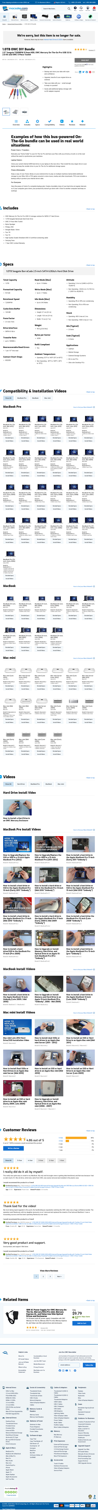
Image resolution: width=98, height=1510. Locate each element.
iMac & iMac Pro (11, 1456)
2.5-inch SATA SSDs (12, 1393)
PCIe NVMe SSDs (11, 1395)
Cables (32, 1405)
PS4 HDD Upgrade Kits (12, 1414)
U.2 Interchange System (61, 1449)
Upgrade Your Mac (83, 1449)
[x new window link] (70, 1370)
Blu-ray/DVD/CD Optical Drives (13, 1440)
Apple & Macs (11, 1448)
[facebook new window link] (60, 1370)
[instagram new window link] (63, 1371)
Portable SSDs (10, 1428)
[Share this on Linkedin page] (80, 72)
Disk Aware (33, 1443)
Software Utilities (35, 1455)
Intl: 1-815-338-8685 (89, 2)
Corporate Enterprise (84, 1424)
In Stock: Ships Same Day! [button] (82, 1317)
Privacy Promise (39, 1367)
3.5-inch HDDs (10, 1402)
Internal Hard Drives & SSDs (53, 39)
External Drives (11, 1418)
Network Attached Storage (14, 1433)
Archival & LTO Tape (12, 1437)
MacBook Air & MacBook (13, 1454)
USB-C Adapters (59, 1406)
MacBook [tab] (35, 398)
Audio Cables (58, 1422)
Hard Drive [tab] (21, 784)
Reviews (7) (92, 50)
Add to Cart (81, 1323)
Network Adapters (35, 1400)
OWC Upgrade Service (84, 1463)
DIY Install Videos (23, 1359)
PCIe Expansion (59, 1441)
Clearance (81, 1414)
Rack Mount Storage (12, 1435)
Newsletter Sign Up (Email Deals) (86, 1408)
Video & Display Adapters (37, 1402)
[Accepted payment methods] (74, 1506)
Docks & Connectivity (37, 1387)
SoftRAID (33, 1457)
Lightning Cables (59, 1413)
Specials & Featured (84, 1412)
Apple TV (8, 1472)
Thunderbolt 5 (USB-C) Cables (61, 1392)
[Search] (69, 9)
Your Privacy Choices (8, 1509)
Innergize (33, 1448)
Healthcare (81, 1437)
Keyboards (81, 1395)
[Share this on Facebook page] (87, 72)
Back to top (91, 209)
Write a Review (13, 1148)
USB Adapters (58, 1411)
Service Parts (58, 1470)
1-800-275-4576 (76, 2)
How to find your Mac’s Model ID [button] (83, 407)
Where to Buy (22, 1367)
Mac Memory (58, 1434)
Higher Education (83, 1426)
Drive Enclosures (11, 1444)
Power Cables (34, 1431)
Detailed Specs (9, 438)
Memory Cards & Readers (36, 1410)
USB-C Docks (34, 1398)
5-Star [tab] (19, 1160)
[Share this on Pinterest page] (90, 72)
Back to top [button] (91, 1131)
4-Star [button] (61, 1141)
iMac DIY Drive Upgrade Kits (14, 1411)
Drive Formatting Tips (84, 1458)
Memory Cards (34, 1414)
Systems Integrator (84, 1435)
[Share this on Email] (93, 72)
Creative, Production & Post (86, 1422)
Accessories (58, 1460)
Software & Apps (36, 1435)
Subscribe (89, 1365)
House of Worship (83, 1433)
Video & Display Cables (61, 1415)
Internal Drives (11, 1387)
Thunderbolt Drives (12, 1423)
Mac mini (8, 1463)
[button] (37, 1328)
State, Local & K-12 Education (84, 1429)
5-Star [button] (61, 1138)
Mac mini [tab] (47, 398)
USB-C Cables (58, 1404)
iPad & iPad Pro (10, 1465)
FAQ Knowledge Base (84, 1456)
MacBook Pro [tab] (21, 398)
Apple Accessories (11, 1477)
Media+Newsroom (39, 1364)
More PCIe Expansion (60, 1456)
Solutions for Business (86, 1418)
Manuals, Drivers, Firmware (86, 1454)
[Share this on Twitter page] (84, 72)
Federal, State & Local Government (84, 1441)
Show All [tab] (8, 398)
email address (65, 1365)
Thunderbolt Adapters (61, 1399)
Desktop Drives (10, 1421)
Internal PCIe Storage (60, 1451)
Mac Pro (8, 1458)
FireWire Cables (58, 1425)
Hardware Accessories (61, 1466)
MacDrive (33, 1450)
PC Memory (57, 1437)
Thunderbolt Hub (35, 1393)
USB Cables (57, 1409)
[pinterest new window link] (75, 1370)
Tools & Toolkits (58, 1463)
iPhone (8, 1467)
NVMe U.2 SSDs (10, 1400)
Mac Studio (9, 1460)
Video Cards (81, 1393)
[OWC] (15, 8)
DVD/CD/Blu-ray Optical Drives (13, 1408)
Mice (79, 1398)
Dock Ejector (34, 1446)
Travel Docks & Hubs (36, 1395)
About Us (21, 1356)
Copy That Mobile (35, 1441)
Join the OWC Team (40, 1361)
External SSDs (10, 1430)
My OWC (32, 1453)
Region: (60, 2)
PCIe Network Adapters (61, 1454)
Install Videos (9, 441)
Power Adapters (35, 1427)
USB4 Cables (58, 1402)
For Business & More (44, 2)
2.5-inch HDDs (10, 1405)
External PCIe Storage (60, 1447)
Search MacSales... (49, 9)
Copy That (33, 1439)
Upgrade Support (84, 1446)
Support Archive (83, 1461)
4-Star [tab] (30, 1160)
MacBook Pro (10, 1451)
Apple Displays (10, 1474)
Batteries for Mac (35, 1424)
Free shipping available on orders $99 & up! (15, 2)
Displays (80, 1391)
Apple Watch (10, 1470)
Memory (57, 1431)
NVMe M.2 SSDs (11, 1398)
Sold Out (85, 60)
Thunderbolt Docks (36, 1391)
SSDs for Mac (10, 1391)
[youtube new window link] (66, 1370)
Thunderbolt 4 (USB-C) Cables (61, 1396)
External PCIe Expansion (61, 1444)
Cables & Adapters (60, 1387)
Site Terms (45, 1504)
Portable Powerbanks (36, 1429)
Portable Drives (10, 1426)
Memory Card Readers (37, 1417)
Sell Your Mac (10, 1479)
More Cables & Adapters (61, 1427)
